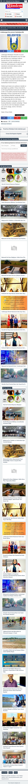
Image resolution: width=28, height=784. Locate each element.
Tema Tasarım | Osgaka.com (14, 782)
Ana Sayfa (8, 14)
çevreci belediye (15, 121)
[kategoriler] (26, 20)
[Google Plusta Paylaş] (17, 51)
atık (9, 121)
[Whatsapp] (24, 51)
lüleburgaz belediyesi (6, 123)
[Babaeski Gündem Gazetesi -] (14, 6)
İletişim (18, 14)
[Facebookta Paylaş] (3, 51)
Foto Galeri (19, 16)
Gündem (10, 27)
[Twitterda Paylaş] (10, 51)
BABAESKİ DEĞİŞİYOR (12, 24)
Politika (14, 27)
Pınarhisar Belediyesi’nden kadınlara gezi (14, 129)
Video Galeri (9, 16)
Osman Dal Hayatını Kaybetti (13, 133)
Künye (15, 772)
